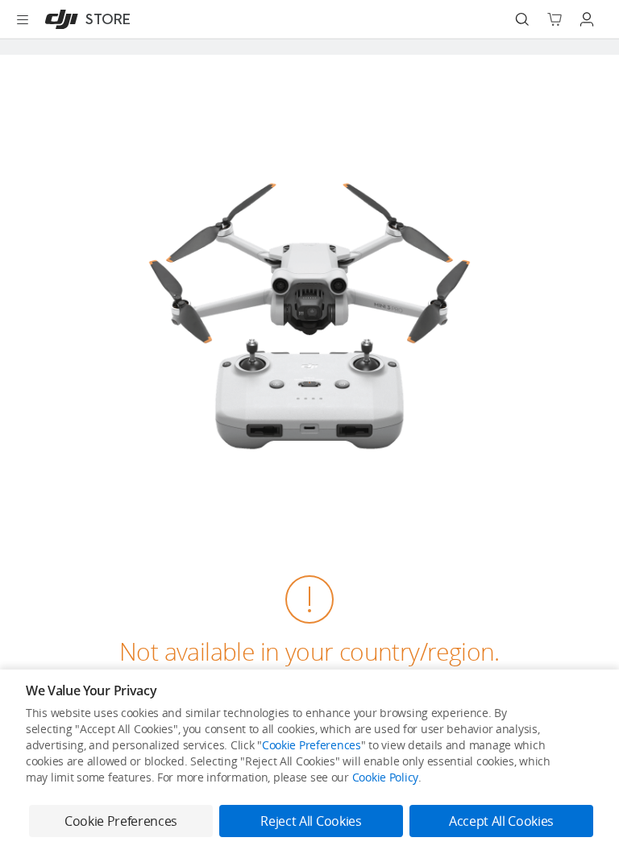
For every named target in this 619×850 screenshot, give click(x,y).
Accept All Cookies (501, 821)
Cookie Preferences (311, 745)
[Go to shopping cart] (554, 19)
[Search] (522, 19)
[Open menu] (22, 19)
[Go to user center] (587, 19)
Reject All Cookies (310, 821)
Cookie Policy (385, 777)
